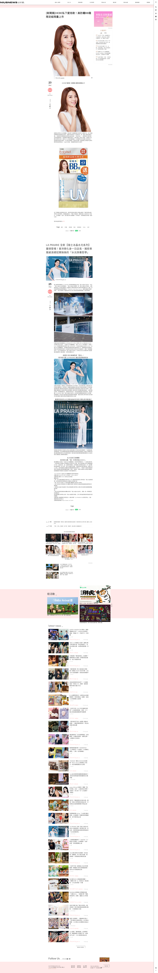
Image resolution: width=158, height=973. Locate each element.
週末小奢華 (57, 2)
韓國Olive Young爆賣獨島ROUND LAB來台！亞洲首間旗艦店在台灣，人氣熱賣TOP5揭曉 (103, 53)
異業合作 (85, 967)
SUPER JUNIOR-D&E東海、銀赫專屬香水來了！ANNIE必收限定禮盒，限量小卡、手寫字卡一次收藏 (79, 632)
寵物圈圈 (137, 2)
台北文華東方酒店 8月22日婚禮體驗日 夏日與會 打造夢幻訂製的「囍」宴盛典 (66, 573)
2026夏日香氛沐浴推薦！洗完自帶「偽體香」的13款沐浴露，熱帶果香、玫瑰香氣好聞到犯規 (79, 854)
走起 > (98, 21)
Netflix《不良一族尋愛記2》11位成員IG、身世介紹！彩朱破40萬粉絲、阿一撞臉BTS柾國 (103, 37)
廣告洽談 (73, 967)
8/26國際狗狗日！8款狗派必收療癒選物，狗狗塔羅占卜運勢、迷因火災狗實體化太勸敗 (79, 697)
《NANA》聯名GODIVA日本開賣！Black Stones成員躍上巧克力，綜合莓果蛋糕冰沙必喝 (78, 762)
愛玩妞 (114, 2)
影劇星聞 (80, 2)
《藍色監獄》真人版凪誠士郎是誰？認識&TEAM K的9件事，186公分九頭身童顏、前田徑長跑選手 (79, 671)
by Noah (72, 674)
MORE (111, 605)
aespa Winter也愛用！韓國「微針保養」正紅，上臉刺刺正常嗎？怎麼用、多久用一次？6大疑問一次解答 (79, 790)
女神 (88, 227)
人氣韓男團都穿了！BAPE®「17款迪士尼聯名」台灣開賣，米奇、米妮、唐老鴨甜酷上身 (79, 841)
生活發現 (92, 2)
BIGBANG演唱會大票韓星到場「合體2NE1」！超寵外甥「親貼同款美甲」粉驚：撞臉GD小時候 (79, 894)
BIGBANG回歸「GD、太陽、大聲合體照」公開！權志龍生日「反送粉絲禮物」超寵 (103, 48)
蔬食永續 (126, 2)
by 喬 (71, 687)
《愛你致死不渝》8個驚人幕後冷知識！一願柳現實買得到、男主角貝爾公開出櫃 (79, 723)
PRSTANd (50, 95)
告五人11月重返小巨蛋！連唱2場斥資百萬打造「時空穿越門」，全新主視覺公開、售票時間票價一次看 (79, 645)
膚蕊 (64, 221)
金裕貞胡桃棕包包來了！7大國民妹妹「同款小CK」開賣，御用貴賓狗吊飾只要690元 (79, 684)
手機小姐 (103, 2)
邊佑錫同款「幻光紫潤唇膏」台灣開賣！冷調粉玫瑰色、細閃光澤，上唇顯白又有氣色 (79, 736)
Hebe (84, 227)
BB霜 (66, 227)
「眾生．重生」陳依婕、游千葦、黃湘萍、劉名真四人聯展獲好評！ (68, 526)
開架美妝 (79, 227)
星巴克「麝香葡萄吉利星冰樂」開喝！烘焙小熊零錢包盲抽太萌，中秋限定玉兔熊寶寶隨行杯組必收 (79, 802)
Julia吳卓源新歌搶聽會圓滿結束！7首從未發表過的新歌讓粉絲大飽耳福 (79, 776)
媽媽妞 (148, 2)
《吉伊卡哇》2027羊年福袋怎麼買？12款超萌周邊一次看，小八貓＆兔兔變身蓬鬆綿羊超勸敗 (79, 710)
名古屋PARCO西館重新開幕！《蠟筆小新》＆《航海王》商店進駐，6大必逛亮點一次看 (79, 881)
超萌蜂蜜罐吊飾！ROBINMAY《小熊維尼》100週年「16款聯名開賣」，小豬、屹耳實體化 (79, 749)
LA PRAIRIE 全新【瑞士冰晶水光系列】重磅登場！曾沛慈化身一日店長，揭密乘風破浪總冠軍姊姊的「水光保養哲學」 (79, 829)
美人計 (69, 2)
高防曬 (70, 227)
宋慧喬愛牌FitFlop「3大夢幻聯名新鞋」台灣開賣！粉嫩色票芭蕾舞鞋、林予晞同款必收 (79, 815)
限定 (74, 227)
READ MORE (80, 947)
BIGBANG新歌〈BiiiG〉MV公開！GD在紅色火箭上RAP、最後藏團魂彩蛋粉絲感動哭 (103, 42)
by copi (71, 661)
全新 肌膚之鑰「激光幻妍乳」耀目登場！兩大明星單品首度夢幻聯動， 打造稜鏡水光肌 (79, 907)
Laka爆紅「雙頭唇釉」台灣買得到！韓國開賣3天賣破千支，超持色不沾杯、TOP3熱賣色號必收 (79, 933)
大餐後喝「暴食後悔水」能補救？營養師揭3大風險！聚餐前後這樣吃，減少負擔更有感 (79, 657)
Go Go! (106, 966)
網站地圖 (79, 967)
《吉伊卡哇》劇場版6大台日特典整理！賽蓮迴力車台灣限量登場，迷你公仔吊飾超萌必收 (79, 868)
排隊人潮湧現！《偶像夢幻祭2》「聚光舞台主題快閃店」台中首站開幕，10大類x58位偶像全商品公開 (79, 921)
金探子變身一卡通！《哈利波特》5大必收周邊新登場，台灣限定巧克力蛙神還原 (103, 58)
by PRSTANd (72, 779)
